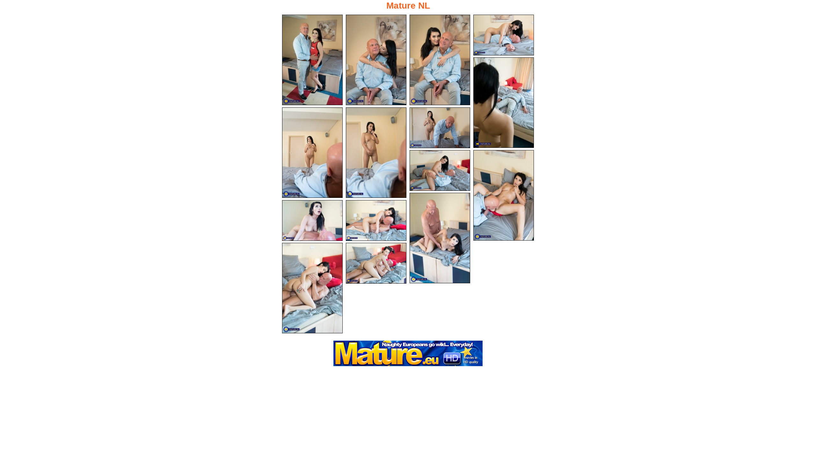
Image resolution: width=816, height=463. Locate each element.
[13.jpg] (376, 220)
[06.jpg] (312, 152)
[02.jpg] (376, 60)
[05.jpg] (503, 102)
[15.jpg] (376, 263)
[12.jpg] (312, 220)
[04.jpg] (503, 35)
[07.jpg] (376, 152)
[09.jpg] (440, 170)
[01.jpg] (312, 60)
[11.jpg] (440, 238)
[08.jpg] (440, 127)
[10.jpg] (503, 195)
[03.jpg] (440, 60)
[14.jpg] (312, 288)
